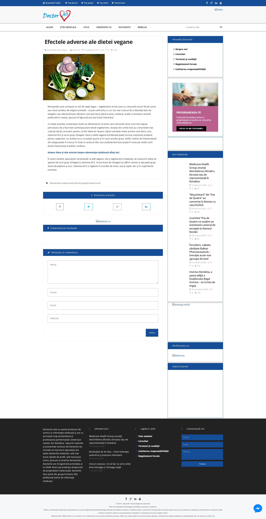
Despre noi (181, 49)
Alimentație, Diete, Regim (57, 50)
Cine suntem (145, 436)
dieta (53, 183)
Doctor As (76, 50)
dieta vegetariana (64, 183)
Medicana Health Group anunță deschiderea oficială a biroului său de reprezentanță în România (202, 172)
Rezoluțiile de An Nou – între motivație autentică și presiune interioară (109, 453)
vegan (84, 183)
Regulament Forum (186, 64)
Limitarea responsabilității (190, 69)
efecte (77, 183)
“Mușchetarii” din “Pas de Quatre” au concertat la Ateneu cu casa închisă (202, 200)
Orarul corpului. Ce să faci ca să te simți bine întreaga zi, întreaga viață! (109, 465)
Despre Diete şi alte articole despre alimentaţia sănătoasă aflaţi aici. (84, 152)
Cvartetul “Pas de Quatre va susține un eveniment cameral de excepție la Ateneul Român (202, 225)
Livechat (180, 54)
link (213, 516)
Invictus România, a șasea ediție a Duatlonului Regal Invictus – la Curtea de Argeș (202, 278)
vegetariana (94, 183)
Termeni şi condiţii (186, 59)
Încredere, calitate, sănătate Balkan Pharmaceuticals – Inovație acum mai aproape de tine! (200, 252)
